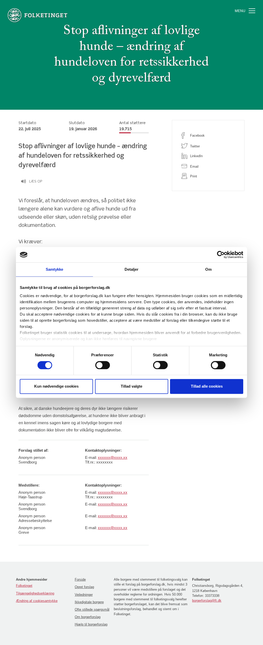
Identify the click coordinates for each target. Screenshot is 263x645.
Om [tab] (208, 269)
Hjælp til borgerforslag (91, 624)
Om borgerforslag (87, 617)
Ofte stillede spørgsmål (92, 609)
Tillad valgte (131, 386)
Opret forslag (84, 587)
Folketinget (24, 586)
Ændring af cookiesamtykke (37, 601)
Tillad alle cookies (207, 386)
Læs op (35, 181)
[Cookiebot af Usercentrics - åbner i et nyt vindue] (220, 254)
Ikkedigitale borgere (89, 602)
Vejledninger (84, 595)
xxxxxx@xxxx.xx (112, 457)
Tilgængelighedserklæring (35, 593)
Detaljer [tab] (132, 269)
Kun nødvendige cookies (56, 386)
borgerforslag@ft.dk (206, 600)
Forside (80, 579)
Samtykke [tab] (54, 269)
